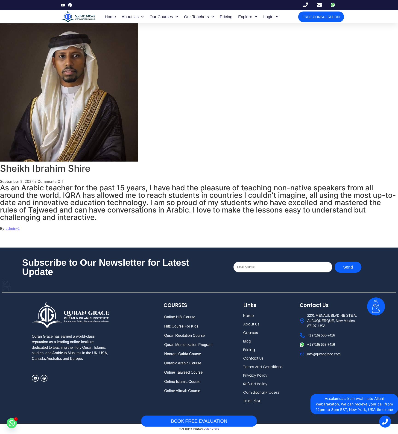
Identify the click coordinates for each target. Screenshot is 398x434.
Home (110, 17)
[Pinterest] (70, 5)
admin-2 (13, 228)
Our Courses (161, 17)
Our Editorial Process (261, 392)
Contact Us (253, 358)
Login (268, 17)
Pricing (226, 17)
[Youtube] (63, 5)
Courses (250, 332)
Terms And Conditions (263, 366)
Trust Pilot (251, 401)
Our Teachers (196, 17)
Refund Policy (255, 384)
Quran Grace (211, 429)
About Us (130, 17)
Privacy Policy (255, 375)
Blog (247, 341)
